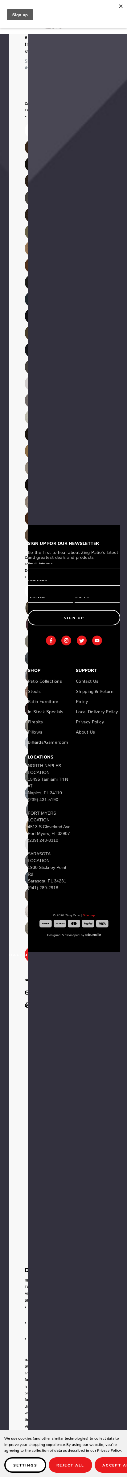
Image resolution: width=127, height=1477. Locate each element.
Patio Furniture (43, 700)
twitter (82, 640)
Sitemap (89, 914)
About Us (85, 730)
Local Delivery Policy (97, 710)
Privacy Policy (90, 720)
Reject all (70, 1464)
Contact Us (87, 679)
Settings (25, 1464)
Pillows (35, 730)
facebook (51, 640)
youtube (97, 640)
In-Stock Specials (45, 710)
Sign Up (74, 617)
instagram (66, 640)
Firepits (35, 720)
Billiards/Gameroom (48, 741)
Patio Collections (45, 679)
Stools (34, 690)
